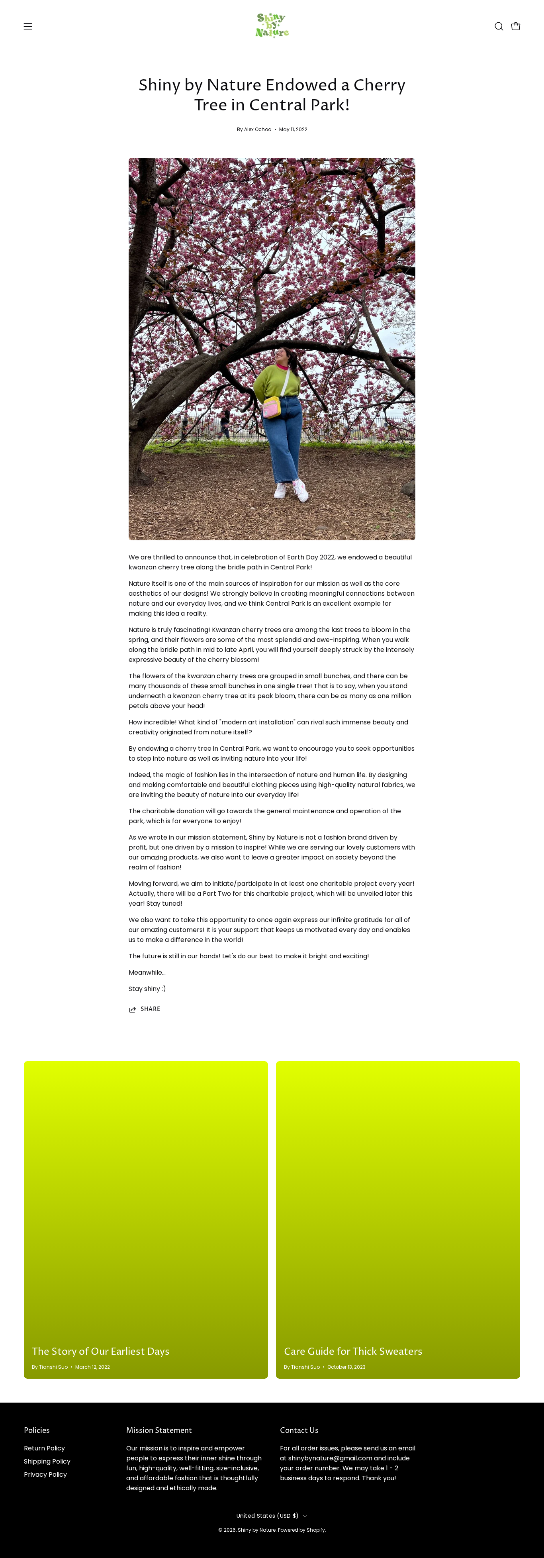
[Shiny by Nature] (272, 26)
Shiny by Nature (257, 1530)
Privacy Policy (45, 1474)
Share (150, 1009)
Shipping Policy (47, 1461)
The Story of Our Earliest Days (101, 1352)
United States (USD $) (268, 1516)
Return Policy (44, 1448)
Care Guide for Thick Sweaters (353, 1352)
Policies (37, 1431)
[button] (499, 26)
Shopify (316, 1530)
